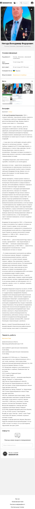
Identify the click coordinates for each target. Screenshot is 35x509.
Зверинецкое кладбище (19, 75)
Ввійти (32, 3)
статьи (10, 111)
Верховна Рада (6, 338)
